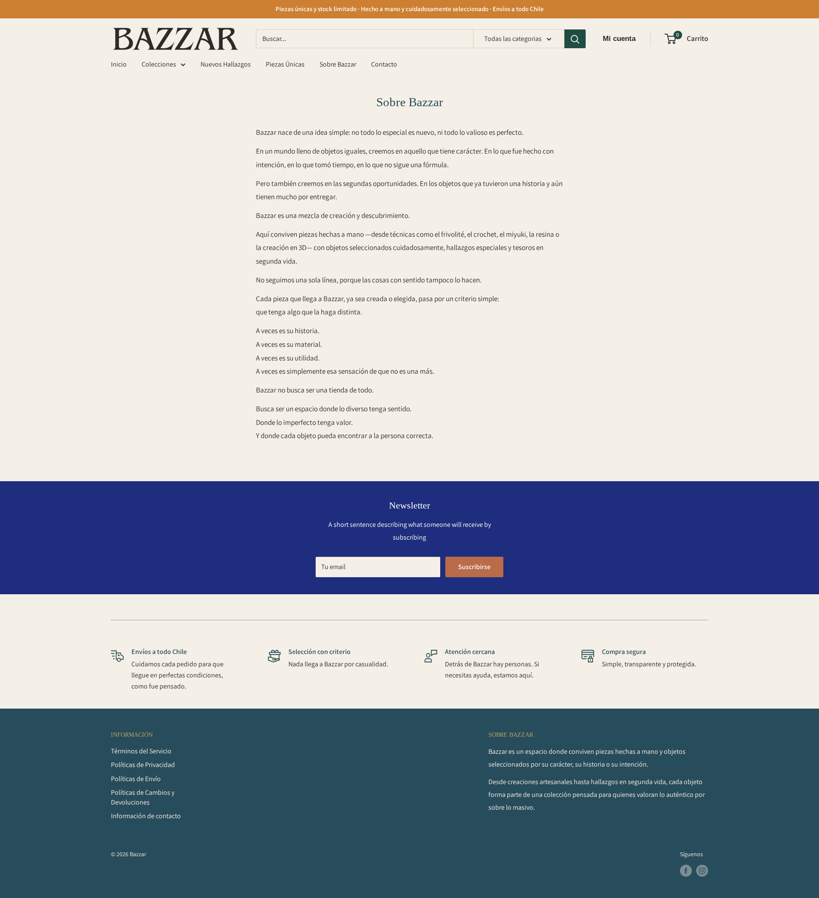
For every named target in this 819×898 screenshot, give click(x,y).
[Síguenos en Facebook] (686, 871)
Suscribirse (474, 566)
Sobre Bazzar (337, 64)
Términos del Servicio (141, 751)
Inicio (119, 64)
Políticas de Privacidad (143, 764)
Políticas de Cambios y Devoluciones (142, 797)
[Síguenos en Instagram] (702, 871)
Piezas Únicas (285, 64)
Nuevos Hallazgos (225, 64)
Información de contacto (146, 815)
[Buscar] (575, 38)
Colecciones (159, 64)
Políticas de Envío (136, 778)
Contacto (384, 64)
